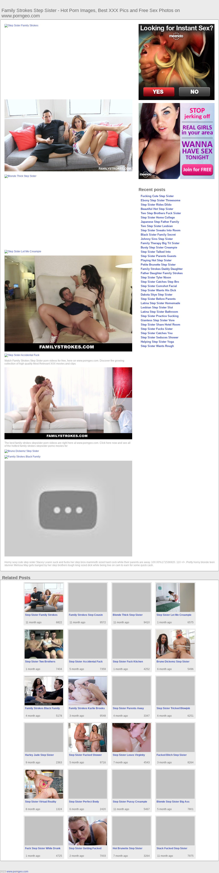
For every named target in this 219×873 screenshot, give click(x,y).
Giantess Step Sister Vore (158, 320)
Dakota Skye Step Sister (156, 294)
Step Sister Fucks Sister (157, 328)
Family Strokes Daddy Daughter (162, 269)
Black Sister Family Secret (158, 234)
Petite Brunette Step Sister (158, 264)
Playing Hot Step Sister (156, 260)
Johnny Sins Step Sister (157, 239)
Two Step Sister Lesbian (157, 226)
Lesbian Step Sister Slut (157, 307)
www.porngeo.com (17, 871)
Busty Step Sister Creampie (159, 247)
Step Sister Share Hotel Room (160, 324)
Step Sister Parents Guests (158, 256)
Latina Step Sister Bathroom (159, 311)
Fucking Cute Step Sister (157, 196)
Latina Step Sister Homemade (160, 303)
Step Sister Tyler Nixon (156, 277)
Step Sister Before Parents (158, 298)
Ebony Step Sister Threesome (160, 200)
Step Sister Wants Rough (157, 346)
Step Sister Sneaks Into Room (161, 230)
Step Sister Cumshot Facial (159, 286)
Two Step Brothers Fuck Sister (161, 213)
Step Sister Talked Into (156, 251)
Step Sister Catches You (157, 333)
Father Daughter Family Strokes (162, 273)
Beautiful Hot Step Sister (157, 209)
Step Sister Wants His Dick (158, 290)
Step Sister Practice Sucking (160, 316)
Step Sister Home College (158, 217)
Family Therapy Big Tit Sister (160, 243)
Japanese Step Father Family (160, 221)
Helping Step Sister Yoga (157, 341)
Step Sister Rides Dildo (156, 204)
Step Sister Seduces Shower (159, 337)
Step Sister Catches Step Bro (160, 281)
